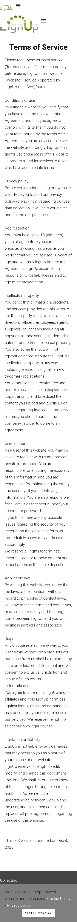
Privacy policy (19, 905)
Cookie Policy (58, 898)
